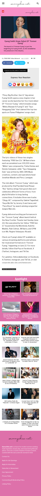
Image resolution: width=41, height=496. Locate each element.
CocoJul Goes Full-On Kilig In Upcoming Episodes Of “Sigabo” (30, 402)
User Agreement (7, 472)
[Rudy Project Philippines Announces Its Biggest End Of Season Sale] (11, 287)
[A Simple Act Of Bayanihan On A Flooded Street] (11, 414)
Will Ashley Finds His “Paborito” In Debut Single (11, 401)
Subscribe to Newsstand (10, 468)
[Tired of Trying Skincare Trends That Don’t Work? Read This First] (30, 372)
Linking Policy (6, 484)
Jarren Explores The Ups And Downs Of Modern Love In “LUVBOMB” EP (11, 361)
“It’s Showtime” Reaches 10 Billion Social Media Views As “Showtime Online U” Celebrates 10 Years (11, 340)
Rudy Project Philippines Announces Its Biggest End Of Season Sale (11, 295)
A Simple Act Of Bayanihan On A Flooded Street (11, 422)
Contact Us (5, 456)
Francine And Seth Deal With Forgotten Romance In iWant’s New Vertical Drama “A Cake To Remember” (30, 340)
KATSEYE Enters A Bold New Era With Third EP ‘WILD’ (30, 360)
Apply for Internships (9, 464)
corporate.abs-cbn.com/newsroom (16, 263)
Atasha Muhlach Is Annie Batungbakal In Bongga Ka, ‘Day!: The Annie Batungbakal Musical (30, 316)
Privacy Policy (6, 476)
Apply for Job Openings (9, 460)
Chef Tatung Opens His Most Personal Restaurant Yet (30, 294)
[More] (28, 63)
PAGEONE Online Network (12, 58)
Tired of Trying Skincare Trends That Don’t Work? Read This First (30, 382)
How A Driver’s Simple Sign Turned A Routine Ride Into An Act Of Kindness (11, 382)
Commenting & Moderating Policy (13, 480)
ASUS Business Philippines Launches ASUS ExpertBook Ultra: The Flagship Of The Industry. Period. (11, 316)
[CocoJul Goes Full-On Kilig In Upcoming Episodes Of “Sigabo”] (30, 393)
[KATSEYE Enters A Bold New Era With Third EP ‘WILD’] (30, 352)
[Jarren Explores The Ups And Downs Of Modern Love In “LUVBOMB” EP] (11, 352)
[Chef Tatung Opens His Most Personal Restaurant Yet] (30, 287)
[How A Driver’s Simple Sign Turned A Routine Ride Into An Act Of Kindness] (11, 372)
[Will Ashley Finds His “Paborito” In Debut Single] (11, 393)
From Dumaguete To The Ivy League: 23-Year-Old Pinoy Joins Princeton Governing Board (30, 424)
